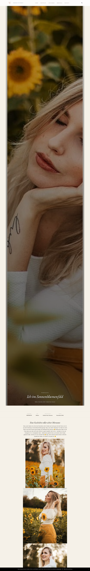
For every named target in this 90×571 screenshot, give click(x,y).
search (81, 3)
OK (62, 569)
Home (36, 2)
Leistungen (51, 2)
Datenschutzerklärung (68, 569)
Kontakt (67, 2)
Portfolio (43, 2)
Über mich (59, 2)
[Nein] (88, 569)
